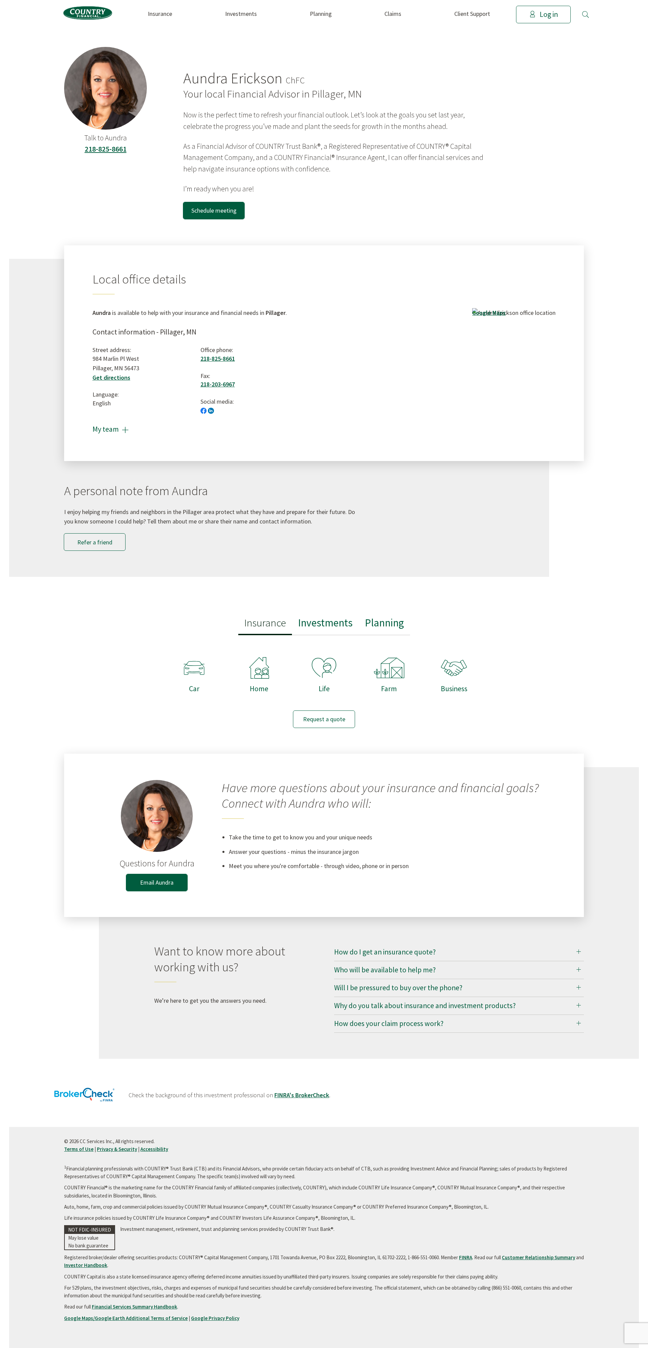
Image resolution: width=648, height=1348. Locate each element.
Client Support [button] (472, 14)
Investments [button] (241, 14)
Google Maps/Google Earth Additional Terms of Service (126, 1318)
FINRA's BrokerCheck (301, 1095)
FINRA (465, 1257)
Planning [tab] (384, 622)
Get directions (111, 377)
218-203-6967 (217, 384)
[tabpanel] (324, 686)
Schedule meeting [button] (214, 210)
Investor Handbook (85, 1265)
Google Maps (489, 313)
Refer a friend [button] (94, 542)
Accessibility (154, 1149)
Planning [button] (321, 14)
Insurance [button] (160, 14)
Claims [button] (392, 14)
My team (110, 429)
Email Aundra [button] (156, 882)
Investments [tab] (325, 622)
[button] (585, 14)
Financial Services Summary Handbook (134, 1306)
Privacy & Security (117, 1149)
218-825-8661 (106, 149)
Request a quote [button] (324, 719)
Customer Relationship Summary (538, 1257)
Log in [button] (549, 14)
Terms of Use (78, 1149)
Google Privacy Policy (215, 1318)
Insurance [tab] (265, 622)
